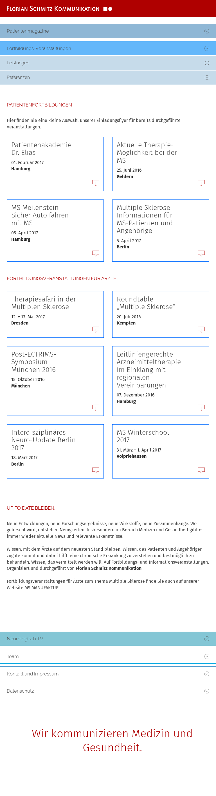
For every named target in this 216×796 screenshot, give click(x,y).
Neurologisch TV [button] (25, 638)
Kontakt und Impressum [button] (33, 674)
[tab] (108, 31)
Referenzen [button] (18, 77)
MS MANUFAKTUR (41, 587)
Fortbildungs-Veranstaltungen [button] (39, 48)
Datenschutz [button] (20, 691)
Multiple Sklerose (127, 581)
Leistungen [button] (18, 62)
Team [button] (13, 656)
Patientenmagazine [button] (28, 31)
